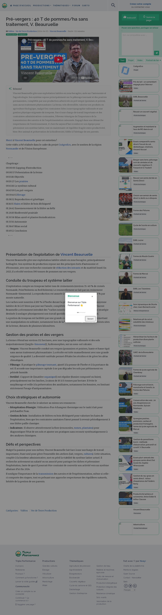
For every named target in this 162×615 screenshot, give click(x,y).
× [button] (92, 296)
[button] (78, 312)
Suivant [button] (90, 318)
